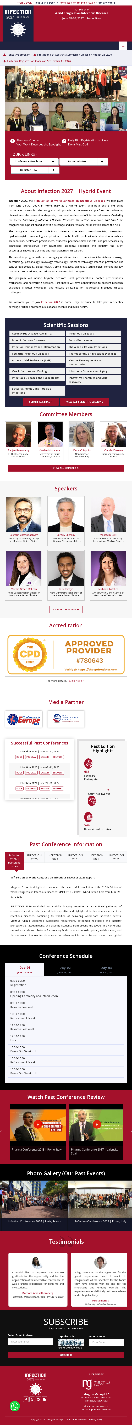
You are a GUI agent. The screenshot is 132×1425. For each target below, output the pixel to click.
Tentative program (18, 54)
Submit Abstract (78, 161)
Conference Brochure (28, 161)
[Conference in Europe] (23, 719)
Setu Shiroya (66, 589)
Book (19, 756)
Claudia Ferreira (113, 450)
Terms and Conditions (76, 1419)
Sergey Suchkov (66, 534)
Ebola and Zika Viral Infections (88, 347)
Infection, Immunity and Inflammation (36, 347)
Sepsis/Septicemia (80, 340)
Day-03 (106, 970)
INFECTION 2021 (116, 856)
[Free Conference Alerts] (66, 719)
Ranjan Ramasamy (18, 450)
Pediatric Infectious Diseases (30, 353)
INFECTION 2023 (75, 856)
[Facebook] (26, 1399)
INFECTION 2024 (55, 856)
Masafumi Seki (108, 534)
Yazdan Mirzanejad (50, 450)
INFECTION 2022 (96, 856)
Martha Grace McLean (24, 589)
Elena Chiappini (82, 450)
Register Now (28, 170)
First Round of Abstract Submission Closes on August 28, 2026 (74, 54)
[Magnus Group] (96, 1384)
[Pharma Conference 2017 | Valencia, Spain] (96, 1125)
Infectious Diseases (81, 333)
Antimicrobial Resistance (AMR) (31, 360)
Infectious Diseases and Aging (88, 371)
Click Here (76, 681)
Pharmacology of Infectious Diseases (92, 353)
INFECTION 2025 (34, 856)
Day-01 (24, 969)
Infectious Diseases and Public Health (35, 377)
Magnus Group (55, 1419)
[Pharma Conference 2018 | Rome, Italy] (36, 1125)
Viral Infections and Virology (30, 371)
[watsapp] (15, 1406)
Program (31, 756)
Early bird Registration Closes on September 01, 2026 (39, 61)
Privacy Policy (95, 1419)
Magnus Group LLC (96, 1394)
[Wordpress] (38, 1399)
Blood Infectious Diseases (28, 340)
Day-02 (65, 970)
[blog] (44, 1399)
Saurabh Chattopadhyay (24, 534)
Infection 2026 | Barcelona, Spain (14, 860)
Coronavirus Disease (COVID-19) (32, 333)
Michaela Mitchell (108, 589)
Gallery (45, 756)
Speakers (58, 756)
